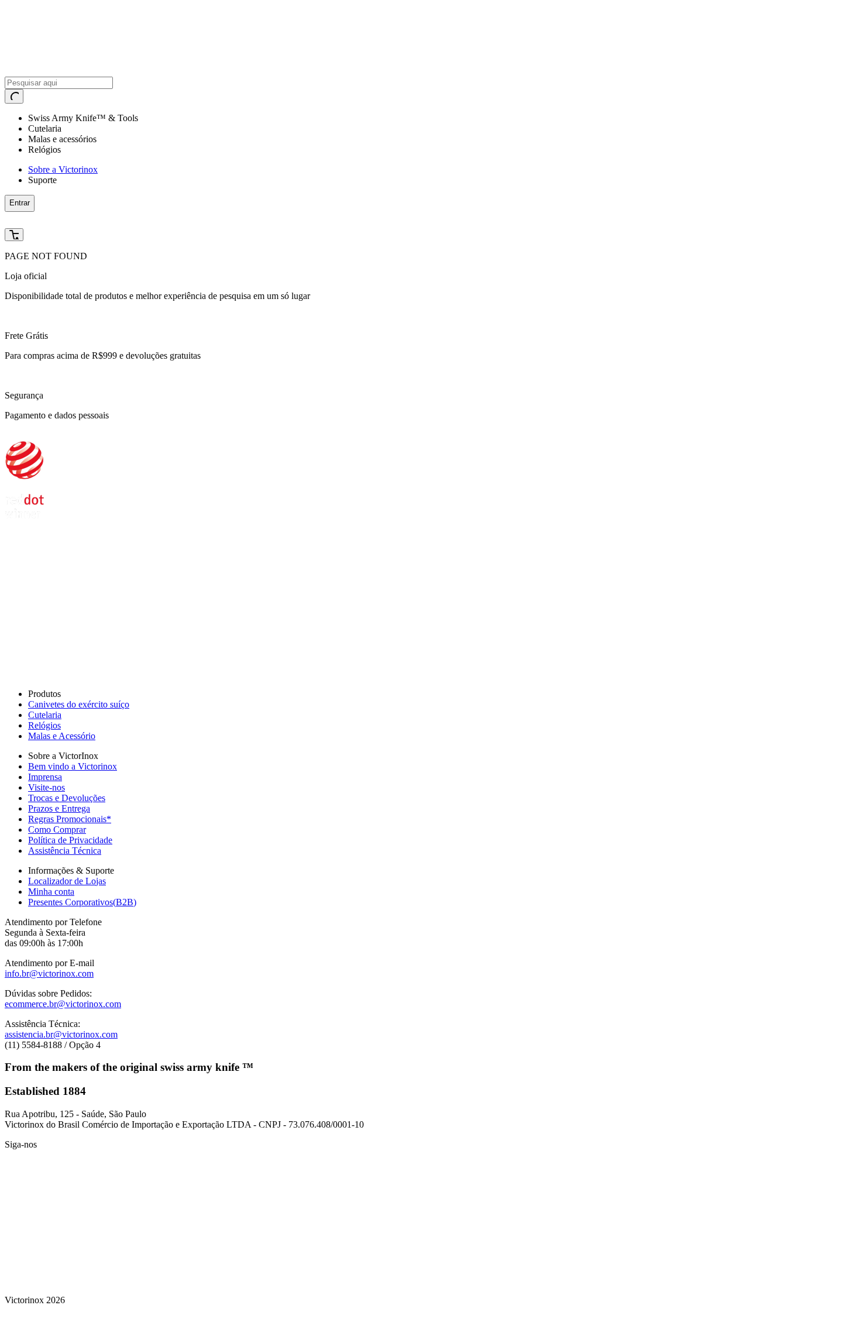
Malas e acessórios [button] (62, 139)
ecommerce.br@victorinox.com (63, 1004)
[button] (217, 220)
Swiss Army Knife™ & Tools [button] (83, 118)
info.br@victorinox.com (49, 973)
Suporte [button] (42, 180)
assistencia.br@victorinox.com (61, 1034)
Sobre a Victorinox (63, 169)
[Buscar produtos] (14, 96)
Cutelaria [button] (44, 128)
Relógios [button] (44, 149)
